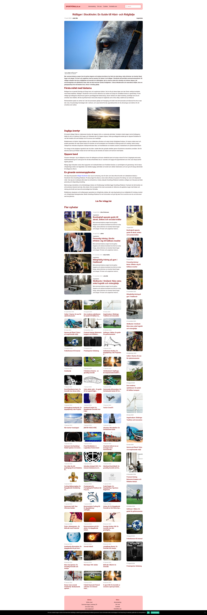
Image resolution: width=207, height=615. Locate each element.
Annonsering (92, 6)
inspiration (140, 18)
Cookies (105, 6)
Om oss (99, 6)
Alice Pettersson (104, 212)
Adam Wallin (106, 254)
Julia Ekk (75, 18)
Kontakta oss (113, 6)
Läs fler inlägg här (103, 201)
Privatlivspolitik (155, 612)
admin (102, 233)
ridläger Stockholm (82, 176)
